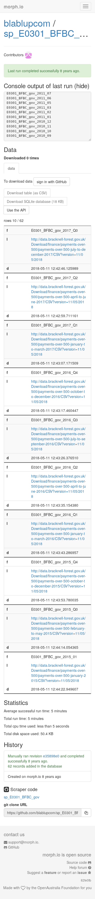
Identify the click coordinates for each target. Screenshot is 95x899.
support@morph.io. (23, 842)
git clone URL (15, 804)
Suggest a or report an (57, 872)
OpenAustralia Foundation (58, 887)
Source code (77, 862)
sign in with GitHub (52, 181)
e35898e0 (51, 755)
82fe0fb (86, 880)
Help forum (78, 867)
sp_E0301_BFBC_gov (49, 32)
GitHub (13, 847)
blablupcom (27, 22)
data (11, 168)
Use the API (16, 210)
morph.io (14, 6)
